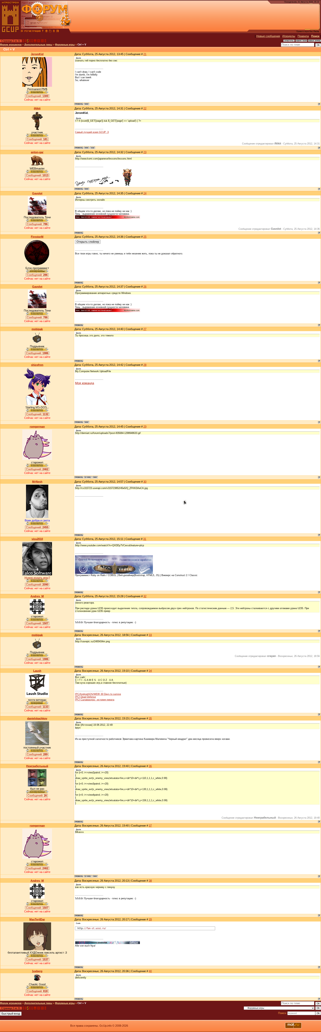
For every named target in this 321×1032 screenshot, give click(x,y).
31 (42, 40)
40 (150, 971)
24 (144, 193)
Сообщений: (37, 96)
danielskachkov (37, 718)
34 (150, 670)
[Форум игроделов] (22, 31)
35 (150, 718)
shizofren (37, 364)
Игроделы (288, 36)
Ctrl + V (81, 44)
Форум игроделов (11, 44)
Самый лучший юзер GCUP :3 (92, 132)
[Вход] (43, 31)
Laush (37, 670)
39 (150, 919)
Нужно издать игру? (37, 577)
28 (144, 364)
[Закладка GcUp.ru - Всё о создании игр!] (50, 31)
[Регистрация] (32, 31)
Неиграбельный (37, 766)
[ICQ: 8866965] (92, 148)
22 (144, 108)
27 (144, 329)
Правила (303, 36)
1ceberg (37, 971)
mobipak (37, 329)
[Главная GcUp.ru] (10, 31)
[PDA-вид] (54, 31)
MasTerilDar (37, 919)
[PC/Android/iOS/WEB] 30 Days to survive (98, 694)
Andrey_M (37, 596)
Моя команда (84, 383)
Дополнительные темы (38, 44)
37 (150, 825)
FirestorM (37, 236)
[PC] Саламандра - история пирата (94, 699)
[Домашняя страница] (86, 104)
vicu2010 (37, 539)
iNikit (37, 108)
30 (38, 40)
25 (144, 236)
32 (144, 596)
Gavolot (37, 193)
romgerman (37, 426)
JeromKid (37, 54)
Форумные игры (65, 44)
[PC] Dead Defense (85, 696)
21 (144, 54)
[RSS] (57, 31)
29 (144, 426)
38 (150, 880)
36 (150, 766)
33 (150, 635)
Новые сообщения (268, 36)
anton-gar (37, 152)
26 (144, 286)
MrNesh (37, 481)
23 (144, 152)
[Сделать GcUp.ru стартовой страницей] (46, 31)
